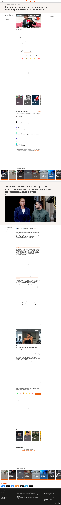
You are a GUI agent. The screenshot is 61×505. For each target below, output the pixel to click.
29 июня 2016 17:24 (13, 4)
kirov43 (19, 121)
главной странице (36, 114)
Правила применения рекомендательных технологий (42, 490)
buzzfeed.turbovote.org (27, 52)
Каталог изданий (3, 490)
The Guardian (7, 184)
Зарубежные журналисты (11, 490)
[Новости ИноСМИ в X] (31, 486)
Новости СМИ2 (28, 67)
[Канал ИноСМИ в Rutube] (22, 486)
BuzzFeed (6, 4)
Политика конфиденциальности (29, 490)
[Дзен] (21, 31)
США (9, 4)
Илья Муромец (20, 116)
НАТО (34, 398)
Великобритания (12, 184)
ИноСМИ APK (53, 490)
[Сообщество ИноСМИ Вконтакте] (12, 486)
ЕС (32, 398)
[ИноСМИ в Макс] (3, 486)
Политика (17, 398)
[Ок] (35, 31)
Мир (19, 398)
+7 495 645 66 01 (3, 498)
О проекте (17, 490)
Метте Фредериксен (25, 398)
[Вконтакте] (25, 31)
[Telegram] (31, 31)
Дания (22, 398)
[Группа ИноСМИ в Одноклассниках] (17, 486)
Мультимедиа (18, 64)
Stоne (18, 127)
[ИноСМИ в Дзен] (8, 486)
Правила (39, 111)
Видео (21, 64)
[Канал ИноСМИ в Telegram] (26, 486)
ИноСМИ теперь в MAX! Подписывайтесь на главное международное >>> (28, 247)
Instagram (30, 398)
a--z (18, 143)
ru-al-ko (19, 138)
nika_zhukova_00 (20, 132)
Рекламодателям (21, 490)
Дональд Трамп (37, 398)
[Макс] (17, 31)
